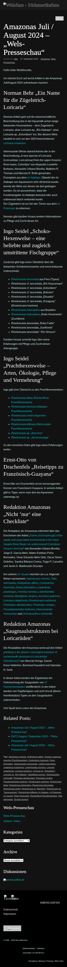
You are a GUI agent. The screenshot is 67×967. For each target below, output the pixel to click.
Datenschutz (10, 909)
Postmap (49, 961)
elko (16, 59)
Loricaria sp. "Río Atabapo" (15, 775)
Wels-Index (59, 961)
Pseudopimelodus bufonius (15, 782)
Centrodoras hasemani (38, 760)
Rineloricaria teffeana (27, 792)
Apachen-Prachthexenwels (15, 760)
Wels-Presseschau (14, 816)
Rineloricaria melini (12, 789)
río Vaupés (23, 574)
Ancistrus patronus (52, 757)
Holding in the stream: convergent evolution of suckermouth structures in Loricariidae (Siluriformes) (30, 656)
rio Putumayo (55, 792)
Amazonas (45, 59)
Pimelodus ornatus (44, 778)
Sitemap (41, 961)
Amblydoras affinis (35, 757)
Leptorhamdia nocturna (35, 767)
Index (17, 821)
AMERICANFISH (50, 902)
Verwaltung (32, 961)
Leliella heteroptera (47, 764)
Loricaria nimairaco (23, 771)
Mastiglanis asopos (36, 775)
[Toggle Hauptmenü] (60, 4)
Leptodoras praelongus (13, 767)
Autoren (8, 821)
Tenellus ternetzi (21, 799)
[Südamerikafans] (31, 5)
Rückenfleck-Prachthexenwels (43, 796)
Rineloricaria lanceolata (42, 785)
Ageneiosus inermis (17, 757)
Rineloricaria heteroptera (25, 314)
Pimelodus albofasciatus (24, 778)
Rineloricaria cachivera (39, 782)
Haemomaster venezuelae (25, 764)
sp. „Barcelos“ (27, 433)
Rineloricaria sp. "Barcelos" (34, 789)
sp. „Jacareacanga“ (30, 437)
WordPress (39, 953)
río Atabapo (33, 177)
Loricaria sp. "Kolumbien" (44, 771)
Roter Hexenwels (21, 796)
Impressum (9, 914)
